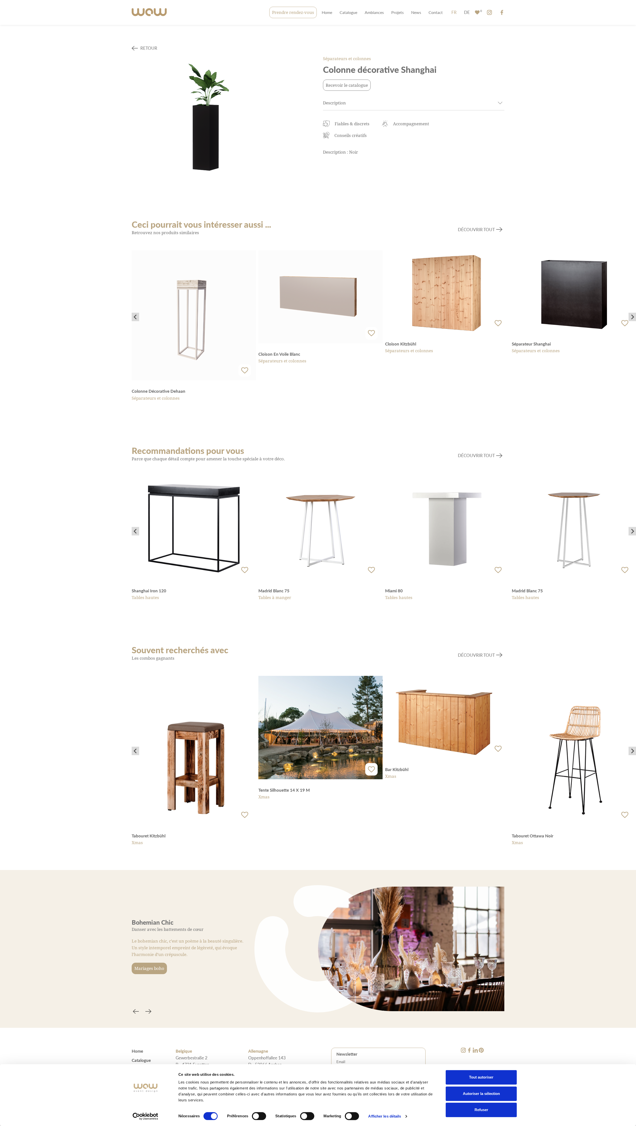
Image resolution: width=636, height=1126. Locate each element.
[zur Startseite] (149, 12)
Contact (436, 12)
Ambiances (374, 12)
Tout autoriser (481, 1077)
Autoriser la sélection (481, 1093)
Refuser (481, 1110)
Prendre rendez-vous (293, 12)
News (416, 12)
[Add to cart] (244, 370)
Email (340, 1061)
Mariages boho (149, 968)
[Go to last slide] (135, 317)
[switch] (259, 1116)
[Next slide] (632, 317)
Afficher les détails (384, 1116)
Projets (397, 12)
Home (327, 12)
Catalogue (348, 12)
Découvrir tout (476, 229)
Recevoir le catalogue (347, 85)
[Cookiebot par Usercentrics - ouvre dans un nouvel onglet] (145, 1116)
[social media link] (489, 12)
